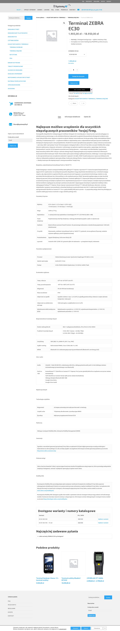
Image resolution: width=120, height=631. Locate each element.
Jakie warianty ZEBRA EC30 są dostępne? (51, 536)
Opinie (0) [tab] (87, 117)
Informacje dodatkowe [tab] (72, 117)
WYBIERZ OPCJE (73, 51)
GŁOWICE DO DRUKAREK (15, 70)
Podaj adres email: (13, 137)
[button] (64, 23)
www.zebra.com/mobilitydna (45, 490)
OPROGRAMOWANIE (14, 85)
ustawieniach (62, 629)
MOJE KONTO (12, 604)
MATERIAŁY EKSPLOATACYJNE (17, 81)
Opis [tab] (59, 117)
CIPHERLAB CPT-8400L (95, 578)
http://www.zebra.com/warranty (46, 451)
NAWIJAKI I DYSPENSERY (15, 73)
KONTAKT (11, 616)
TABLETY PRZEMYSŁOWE (15, 66)
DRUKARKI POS (12, 36)
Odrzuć (86, 628)
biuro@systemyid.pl (87, 93)
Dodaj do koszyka (78, 76)
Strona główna (40, 17)
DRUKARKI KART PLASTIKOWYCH (17, 33)
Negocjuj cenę (73, 83)
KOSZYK (10, 612)
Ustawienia (97, 628)
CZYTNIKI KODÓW (13, 40)
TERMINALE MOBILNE (16, 47)
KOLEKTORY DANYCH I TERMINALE (18, 44)
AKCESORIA (11, 88)
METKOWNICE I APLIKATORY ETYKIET (19, 77)
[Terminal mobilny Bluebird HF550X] (73, 563)
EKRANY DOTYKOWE (14, 62)
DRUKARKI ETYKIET (13, 29)
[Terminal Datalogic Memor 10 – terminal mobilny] (48, 563)
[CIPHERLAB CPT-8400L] (99, 563)
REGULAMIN (11, 608)
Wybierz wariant (103, 519)
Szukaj (28, 18)
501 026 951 (76, 93)
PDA (11, 58)
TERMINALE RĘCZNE (16, 51)
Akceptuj (75, 628)
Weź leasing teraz (79, 89)
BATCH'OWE (13, 54)
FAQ (9, 601)
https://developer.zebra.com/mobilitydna (55, 499)
